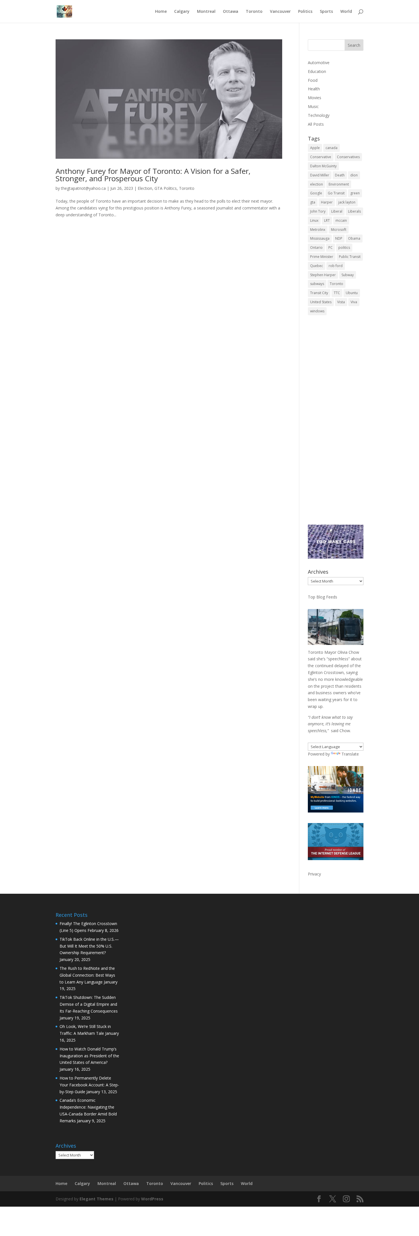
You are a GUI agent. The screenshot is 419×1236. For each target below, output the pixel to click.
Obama (354, 238)
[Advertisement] (335, 423)
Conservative (320, 156)
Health (314, 88)
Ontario (316, 247)
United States (320, 302)
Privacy (314, 874)
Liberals (354, 211)
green (355, 193)
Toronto (254, 11)
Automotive (318, 62)
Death (340, 175)
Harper (327, 202)
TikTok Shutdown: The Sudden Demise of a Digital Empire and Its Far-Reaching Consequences (89, 1004)
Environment (339, 184)
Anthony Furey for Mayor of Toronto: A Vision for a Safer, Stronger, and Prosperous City (153, 175)
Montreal (206, 11)
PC (330, 247)
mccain (341, 220)
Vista (341, 302)
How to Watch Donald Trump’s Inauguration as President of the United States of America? (89, 1055)
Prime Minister (321, 256)
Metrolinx (317, 229)
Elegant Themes (96, 1199)
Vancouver (280, 11)
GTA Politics (165, 188)
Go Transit (336, 193)
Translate (350, 754)
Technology (318, 115)
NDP (338, 238)
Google (316, 193)
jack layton (346, 202)
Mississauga (319, 238)
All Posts (316, 124)
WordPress (152, 1199)
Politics (305, 11)
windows (317, 311)
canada (331, 147)
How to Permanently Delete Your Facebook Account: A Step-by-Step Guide (89, 1084)
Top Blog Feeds (322, 597)
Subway (347, 274)
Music (313, 106)
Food (313, 80)
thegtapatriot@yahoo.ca (83, 188)
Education (317, 71)
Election (145, 188)
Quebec (316, 265)
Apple (315, 147)
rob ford (336, 265)
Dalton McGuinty (323, 166)
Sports (326, 11)
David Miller (319, 175)
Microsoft (338, 229)
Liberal (336, 211)
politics (344, 247)
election (316, 184)
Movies (314, 97)
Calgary (182, 11)
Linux (314, 220)
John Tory (318, 211)
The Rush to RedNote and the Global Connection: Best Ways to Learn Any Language (87, 975)
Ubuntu (352, 292)
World (346, 11)
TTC (337, 292)
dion (354, 175)
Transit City (319, 292)
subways (317, 283)
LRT (327, 220)
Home (161, 11)
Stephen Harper (323, 274)
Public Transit (350, 256)
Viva (354, 302)
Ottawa (230, 11)
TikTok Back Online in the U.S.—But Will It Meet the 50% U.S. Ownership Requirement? (89, 946)
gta (312, 202)
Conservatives (348, 156)
